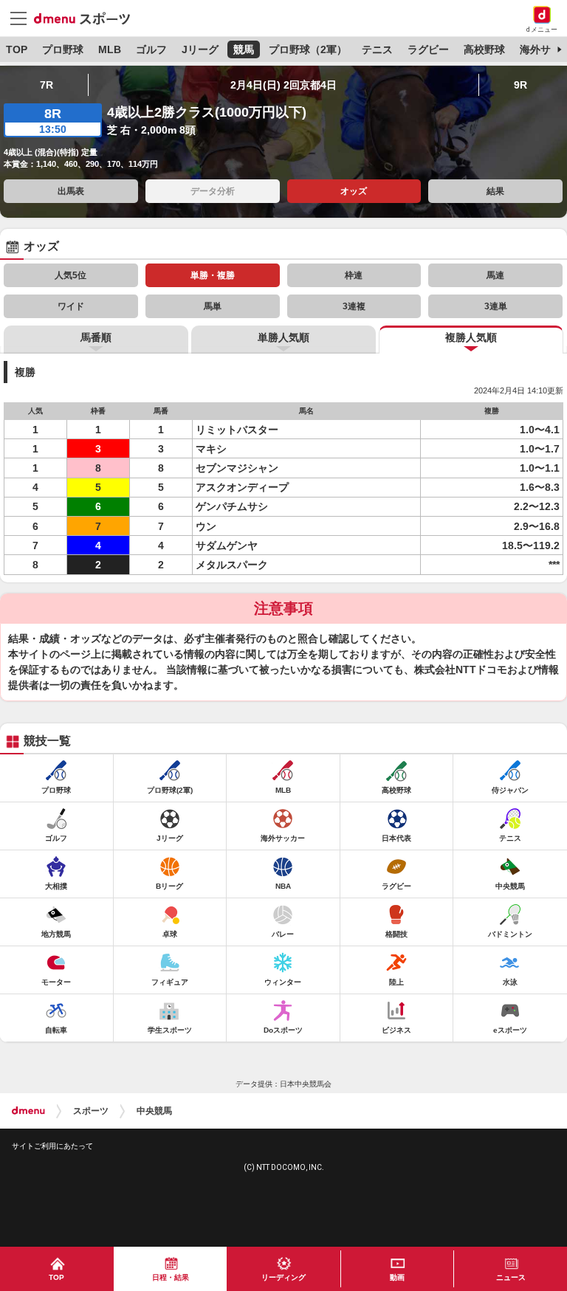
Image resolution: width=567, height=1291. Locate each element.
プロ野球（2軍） (308, 49)
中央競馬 (154, 1111)
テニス (377, 49)
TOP (16, 49)
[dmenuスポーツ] (87, 18)
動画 (397, 1277)
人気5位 (70, 275)
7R (46, 85)
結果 (495, 191)
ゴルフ (151, 49)
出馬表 (71, 191)
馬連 (495, 275)
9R (520, 85)
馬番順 (95, 337)
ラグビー (428, 49)
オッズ (353, 191)
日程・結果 (170, 1277)
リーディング (283, 1277)
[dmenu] (28, 1111)
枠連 (353, 275)
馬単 (212, 306)
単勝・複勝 (212, 275)
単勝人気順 (283, 337)
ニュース (511, 1277)
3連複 (354, 306)
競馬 (243, 49)
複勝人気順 (471, 337)
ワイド (71, 306)
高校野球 (484, 49)
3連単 (495, 306)
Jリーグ (200, 49)
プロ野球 (62, 49)
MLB (109, 49)
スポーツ (91, 1111)
